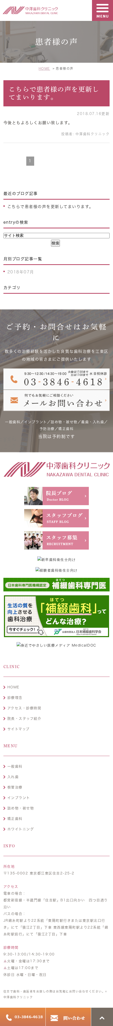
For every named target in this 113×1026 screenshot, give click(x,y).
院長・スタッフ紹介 (24, 718)
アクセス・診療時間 (24, 708)
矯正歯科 (15, 818)
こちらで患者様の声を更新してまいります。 (50, 207)
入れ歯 (13, 777)
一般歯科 (15, 766)
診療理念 (15, 697)
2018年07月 (20, 272)
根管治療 (15, 787)
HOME (13, 687)
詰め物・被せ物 (20, 808)
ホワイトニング (20, 829)
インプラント (18, 797)
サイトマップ (18, 729)
